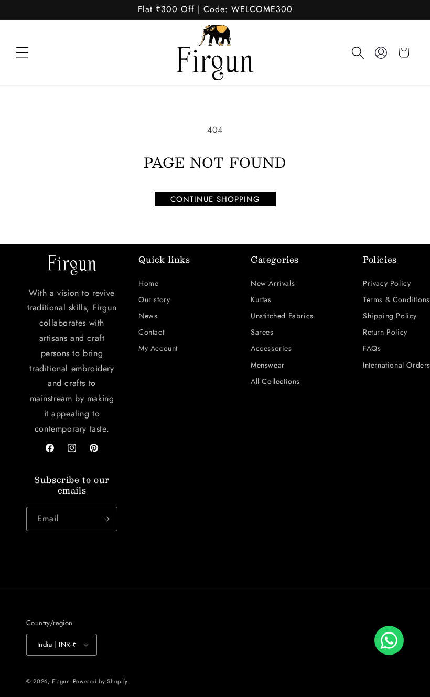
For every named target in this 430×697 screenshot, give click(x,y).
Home (148, 283)
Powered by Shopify (100, 681)
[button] (22, 52)
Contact (151, 332)
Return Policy (385, 332)
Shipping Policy (390, 315)
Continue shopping (215, 199)
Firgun (61, 681)
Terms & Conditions (396, 299)
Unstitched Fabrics (282, 315)
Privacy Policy (387, 283)
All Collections (275, 381)
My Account (158, 348)
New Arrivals (273, 283)
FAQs (372, 348)
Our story (154, 299)
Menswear (268, 365)
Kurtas (261, 299)
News (147, 315)
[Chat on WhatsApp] (389, 640)
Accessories (271, 348)
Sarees (262, 332)
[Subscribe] (105, 519)
